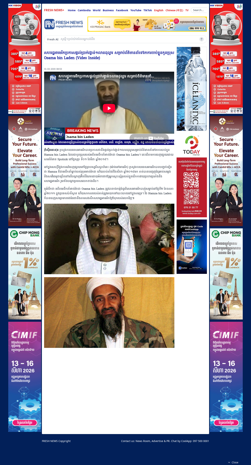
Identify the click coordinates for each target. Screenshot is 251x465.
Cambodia (84, 10)
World (97, 10)
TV (187, 10)
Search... (198, 10)
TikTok (148, 10)
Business (108, 10)
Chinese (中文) (174, 10)
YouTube (135, 10)
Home (72, 10)
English (158, 10)
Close (235, 462)
